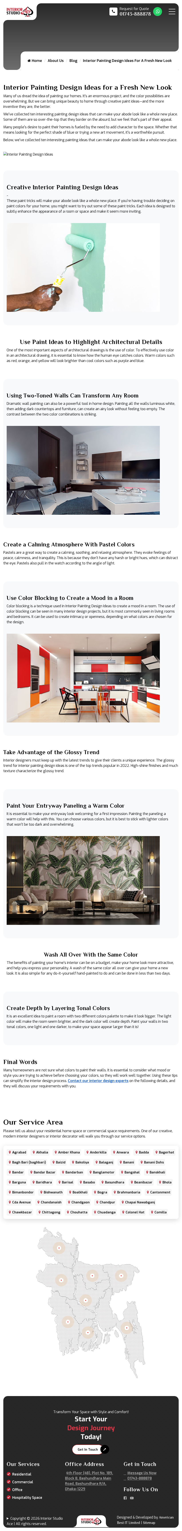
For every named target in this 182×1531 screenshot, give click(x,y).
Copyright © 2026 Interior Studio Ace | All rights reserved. (35, 1521)
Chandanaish (51, 1202)
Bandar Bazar (44, 1172)
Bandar (18, 1172)
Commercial (22, 1482)
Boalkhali (80, 1192)
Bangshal (132, 1172)
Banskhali (157, 1172)
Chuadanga (106, 1212)
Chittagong (51, 1212)
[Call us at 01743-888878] (130, 11)
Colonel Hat (135, 1212)
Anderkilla (98, 1152)
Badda (144, 1152)
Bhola (167, 1182)
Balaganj (106, 1162)
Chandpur (107, 1202)
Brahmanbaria (128, 1192)
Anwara (123, 1152)
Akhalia (42, 1152)
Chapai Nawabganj (140, 1202)
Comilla (160, 1212)
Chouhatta (78, 1212)
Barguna (19, 1182)
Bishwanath (53, 1192)
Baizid (60, 1162)
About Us (56, 60)
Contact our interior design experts (98, 1080)
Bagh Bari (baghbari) (29, 1162)
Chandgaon (80, 1202)
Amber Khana (69, 1152)
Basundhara (114, 1182)
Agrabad (19, 1152)
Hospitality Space (27, 1497)
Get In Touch (88, 1449)
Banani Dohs (154, 1162)
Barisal (67, 1182)
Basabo (89, 1182)
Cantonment (160, 1192)
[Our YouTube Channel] (132, 1498)
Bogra (102, 1192)
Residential (21, 1474)
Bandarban (74, 1172)
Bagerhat (166, 1152)
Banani (128, 1162)
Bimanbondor (23, 1192)
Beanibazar (143, 1182)
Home (36, 60)
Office (17, 1489)
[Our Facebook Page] (125, 1498)
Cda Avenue (21, 1202)
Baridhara (44, 1182)
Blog (73, 60)
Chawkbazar (22, 1212)
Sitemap (149, 1523)
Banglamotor (104, 1172)
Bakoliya (82, 1162)
